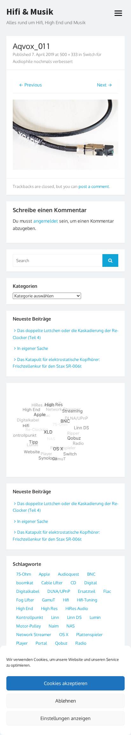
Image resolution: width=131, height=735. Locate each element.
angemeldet (45, 221)
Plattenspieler (89, 634)
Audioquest (68, 574)
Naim (54, 625)
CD (73, 582)
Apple (44, 574)
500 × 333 (69, 54)
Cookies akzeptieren (65, 683)
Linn (55, 617)
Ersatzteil (86, 591)
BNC (91, 574)
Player (22, 643)
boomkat (24, 582)
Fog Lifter (25, 599)
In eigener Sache (32, 348)
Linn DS (74, 617)
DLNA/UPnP (58, 591)
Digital (90, 582)
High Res (49, 608)
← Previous (30, 84)
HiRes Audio (77, 608)
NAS (70, 625)
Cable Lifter (52, 582)
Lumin (95, 617)
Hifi (66, 599)
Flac (107, 591)
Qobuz (61, 643)
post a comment (94, 186)
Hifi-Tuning (87, 599)
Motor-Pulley (28, 625)
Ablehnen (65, 701)
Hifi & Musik (29, 11)
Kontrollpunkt (29, 617)
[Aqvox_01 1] (65, 168)
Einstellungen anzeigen (65, 718)
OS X (63, 634)
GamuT (48, 599)
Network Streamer (33, 634)
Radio (80, 643)
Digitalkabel (27, 591)
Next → (104, 84)
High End (24, 608)
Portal (41, 643)
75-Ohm (23, 574)
